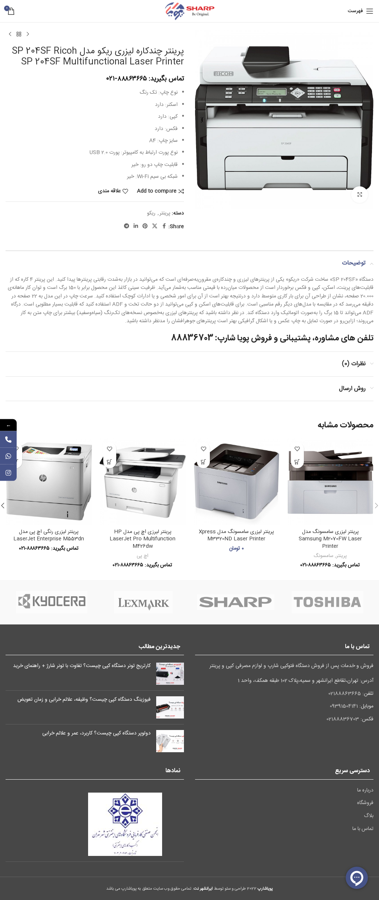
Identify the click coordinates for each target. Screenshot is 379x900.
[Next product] (10, 34)
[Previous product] (27, 34)
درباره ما (365, 790)
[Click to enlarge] (359, 194)
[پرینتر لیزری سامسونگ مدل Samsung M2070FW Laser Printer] (330, 482)
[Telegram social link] (126, 226)
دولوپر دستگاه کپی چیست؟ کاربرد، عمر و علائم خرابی (96, 733)
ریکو (151, 213)
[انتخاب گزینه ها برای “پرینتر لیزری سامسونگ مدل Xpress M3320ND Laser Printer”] (203, 461)
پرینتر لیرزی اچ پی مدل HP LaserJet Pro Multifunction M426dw (142, 539)
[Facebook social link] (164, 226)
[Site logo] (189, 11)
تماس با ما (362, 829)
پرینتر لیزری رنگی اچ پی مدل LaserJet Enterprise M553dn (48, 535)
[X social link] (155, 226)
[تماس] (8, 439)
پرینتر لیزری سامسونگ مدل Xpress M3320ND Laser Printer (236, 535)
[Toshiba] (327, 602)
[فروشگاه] (18, 34)
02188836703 (342, 719)
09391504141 (344, 706)
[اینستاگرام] (8, 472)
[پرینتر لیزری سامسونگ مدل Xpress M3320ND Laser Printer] (236, 482)
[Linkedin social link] (135, 226)
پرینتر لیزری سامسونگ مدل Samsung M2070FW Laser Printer (330, 539)
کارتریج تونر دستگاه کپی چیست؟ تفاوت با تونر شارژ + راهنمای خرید (82, 665)
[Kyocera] (51, 602)
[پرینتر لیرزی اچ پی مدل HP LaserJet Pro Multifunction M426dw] (143, 482)
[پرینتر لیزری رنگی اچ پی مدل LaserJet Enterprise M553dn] (49, 482)
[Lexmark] (144, 602)
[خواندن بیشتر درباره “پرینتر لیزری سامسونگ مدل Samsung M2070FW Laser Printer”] (297, 461)
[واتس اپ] (8, 456)
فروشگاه (365, 803)
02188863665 (344, 693)
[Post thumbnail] (170, 674)
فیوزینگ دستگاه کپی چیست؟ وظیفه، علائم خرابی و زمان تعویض (84, 699)
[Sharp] (235, 602)
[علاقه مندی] (297, 448)
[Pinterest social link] (145, 226)
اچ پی (142, 556)
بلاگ (368, 816)
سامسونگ (323, 556)
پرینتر (165, 213)
